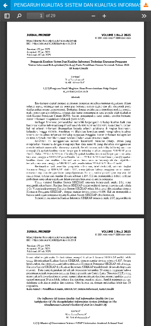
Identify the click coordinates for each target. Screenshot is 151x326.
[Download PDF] (145, 5)
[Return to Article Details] (5, 5)
